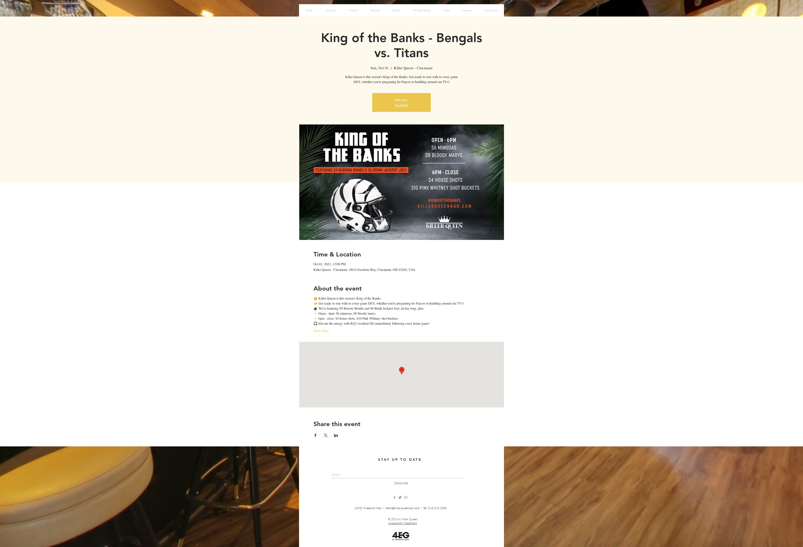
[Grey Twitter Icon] (400, 497)
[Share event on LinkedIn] (336, 435)
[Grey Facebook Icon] (394, 497)
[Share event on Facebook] (315, 435)
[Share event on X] (326, 435)
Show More (321, 330)
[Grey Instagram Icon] (406, 497)
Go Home (401, 105)
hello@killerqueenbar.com (403, 508)
